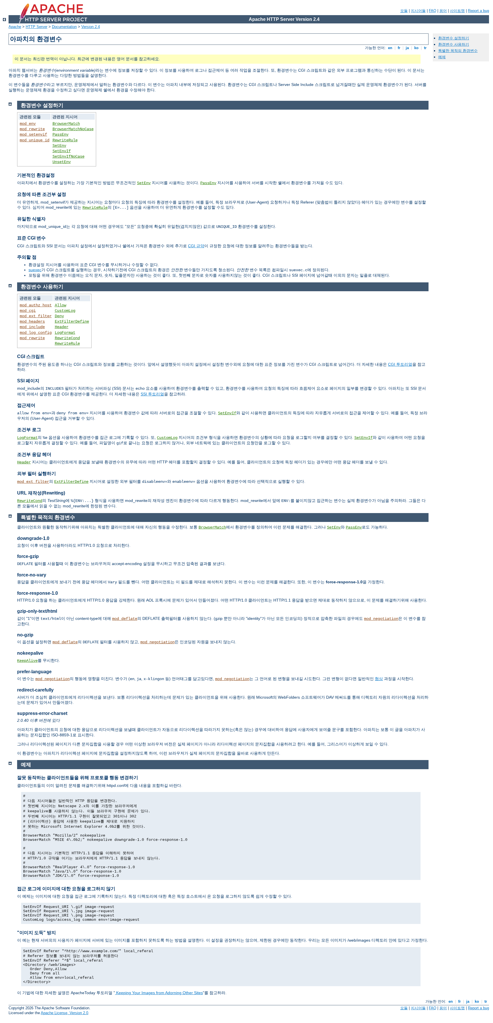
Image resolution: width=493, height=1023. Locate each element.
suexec (35, 270)
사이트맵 (457, 11)
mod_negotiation (381, 618)
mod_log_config (36, 332)
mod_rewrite (32, 129)
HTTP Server (36, 27)
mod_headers (32, 321)
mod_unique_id (34, 140)
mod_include (32, 327)
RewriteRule (65, 140)
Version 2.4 (90, 27)
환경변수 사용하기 (453, 44)
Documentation (64, 27)
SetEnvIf (61, 151)
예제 (442, 57)
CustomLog (65, 310)
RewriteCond (67, 338)
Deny (59, 316)
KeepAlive (27, 660)
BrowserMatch (66, 123)
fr (399, 48)
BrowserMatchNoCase (73, 129)
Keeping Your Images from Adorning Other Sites (159, 992)
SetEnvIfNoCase (68, 156)
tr (425, 48)
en (390, 48)
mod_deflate (124, 618)
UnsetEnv (61, 162)
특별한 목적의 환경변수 (458, 51)
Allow (60, 305)
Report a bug (478, 11)
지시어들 (418, 11)
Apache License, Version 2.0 (64, 1013)
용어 (443, 11)
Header (61, 327)
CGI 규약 (196, 246)
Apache (15, 27)
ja (407, 48)
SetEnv (59, 145)
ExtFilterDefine (72, 321)
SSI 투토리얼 (152, 394)
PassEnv (60, 134)
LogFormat (65, 332)
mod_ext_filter (36, 316)
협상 (379, 678)
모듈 (404, 11)
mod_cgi (28, 310)
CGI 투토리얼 (400, 364)
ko (416, 48)
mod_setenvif (33, 134)
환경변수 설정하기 (453, 38)
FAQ (432, 11)
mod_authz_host (36, 305)
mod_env (28, 123)
